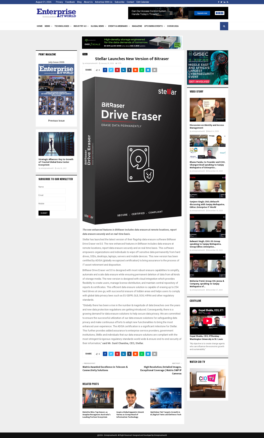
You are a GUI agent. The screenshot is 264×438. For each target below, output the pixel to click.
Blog (79, 2)
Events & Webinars (118, 26)
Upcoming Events (153, 26)
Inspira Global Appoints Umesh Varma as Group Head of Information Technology (130, 415)
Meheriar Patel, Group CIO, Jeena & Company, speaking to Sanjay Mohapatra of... (207, 283)
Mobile (41, 204)
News (47, 26)
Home (39, 26)
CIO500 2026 (172, 26)
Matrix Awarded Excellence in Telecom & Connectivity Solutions (105, 368)
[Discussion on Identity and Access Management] (208, 110)
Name (41, 187)
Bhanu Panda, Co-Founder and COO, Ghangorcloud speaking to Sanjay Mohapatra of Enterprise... (207, 165)
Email (40, 195)
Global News (97, 26)
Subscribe (119, 2)
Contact (130, 2)
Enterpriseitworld (160, 435)
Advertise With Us (103, 2)
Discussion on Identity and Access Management (207, 126)
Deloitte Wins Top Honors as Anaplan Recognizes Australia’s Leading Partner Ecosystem (96, 415)
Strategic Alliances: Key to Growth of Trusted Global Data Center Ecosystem (55, 162)
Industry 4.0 (80, 26)
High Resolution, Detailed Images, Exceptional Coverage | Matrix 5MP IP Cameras (161, 370)
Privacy (59, 2)
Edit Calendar (142, 2)
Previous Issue (56, 120)
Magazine (137, 26)
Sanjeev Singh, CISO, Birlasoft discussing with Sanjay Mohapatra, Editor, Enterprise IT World (207, 204)
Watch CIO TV (197, 361)
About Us (88, 2)
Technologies (61, 26)
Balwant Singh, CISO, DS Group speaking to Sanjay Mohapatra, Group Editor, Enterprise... (205, 244)
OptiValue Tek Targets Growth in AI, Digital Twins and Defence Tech (165, 413)
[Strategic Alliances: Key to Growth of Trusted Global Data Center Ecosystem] (56, 144)
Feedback (70, 2)
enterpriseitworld (91, 63)
